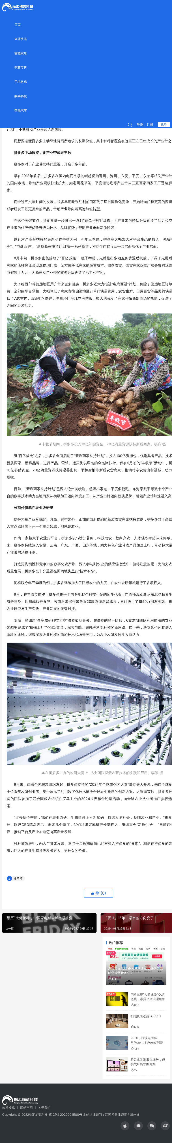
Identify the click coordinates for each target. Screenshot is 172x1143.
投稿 (163, 124)
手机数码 (20, 82)
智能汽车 (20, 110)
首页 (17, 24)
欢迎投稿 (8, 1107)
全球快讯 (20, 39)
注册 (150, 125)
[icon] (124, 1125)
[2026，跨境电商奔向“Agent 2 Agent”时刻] (117, 1043)
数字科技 (20, 96)
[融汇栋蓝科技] (17, 6)
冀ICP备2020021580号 (65, 1114)
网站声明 (26, 1107)
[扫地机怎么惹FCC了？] (117, 1021)
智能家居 (20, 53)
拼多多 (18, 878)
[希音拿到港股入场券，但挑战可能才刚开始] (117, 1064)
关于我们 (44, 1107)
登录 (140, 125)
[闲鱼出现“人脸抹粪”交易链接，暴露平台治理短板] (117, 999)
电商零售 (20, 67)
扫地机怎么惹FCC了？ (146, 1016)
